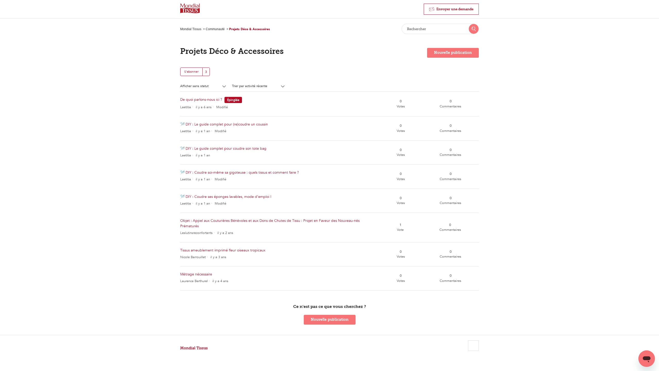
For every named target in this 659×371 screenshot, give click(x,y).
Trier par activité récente (250, 86)
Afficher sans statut (195, 86)
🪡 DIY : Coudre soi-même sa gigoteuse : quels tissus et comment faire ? (239, 172)
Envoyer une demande (454, 9)
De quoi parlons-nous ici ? (201, 99)
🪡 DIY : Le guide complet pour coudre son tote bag (223, 148)
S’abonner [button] (191, 72)
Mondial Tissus (190, 29)
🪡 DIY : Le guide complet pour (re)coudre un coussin (224, 124)
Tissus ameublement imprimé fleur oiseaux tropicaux (222, 250)
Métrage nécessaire (196, 274)
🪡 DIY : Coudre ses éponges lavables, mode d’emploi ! (225, 196)
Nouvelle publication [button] (453, 52)
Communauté (215, 29)
